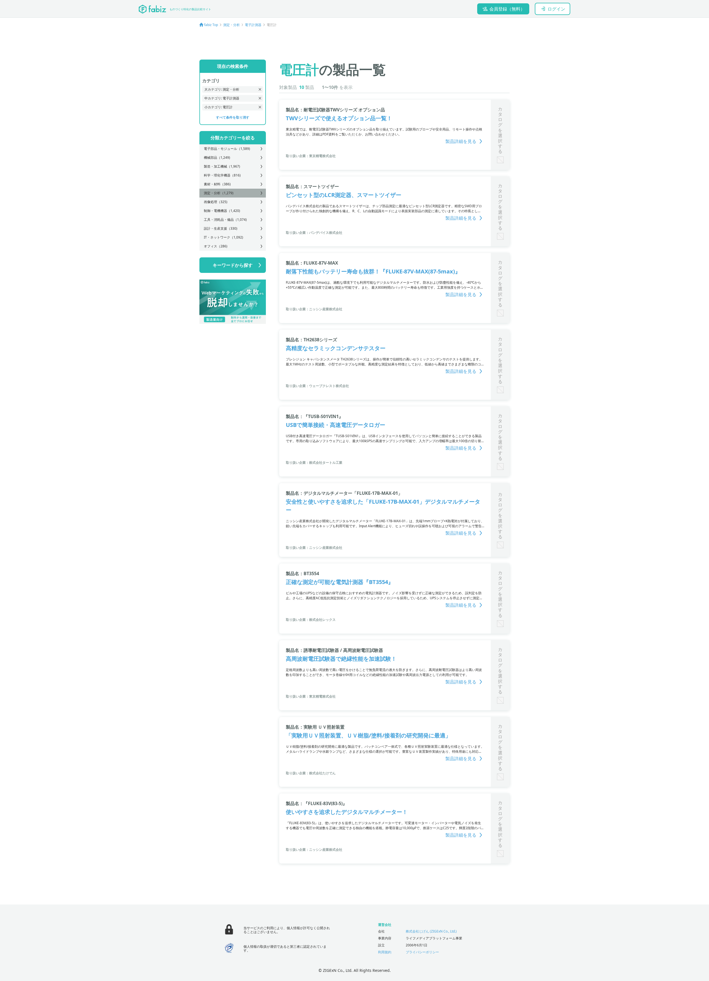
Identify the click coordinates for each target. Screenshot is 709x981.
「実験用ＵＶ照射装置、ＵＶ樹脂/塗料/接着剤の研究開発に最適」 (368, 735)
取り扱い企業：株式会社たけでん (311, 773)
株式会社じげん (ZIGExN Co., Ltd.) (431, 931)
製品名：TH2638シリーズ (311, 340)
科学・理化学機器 (222, 175)
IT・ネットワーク (223, 237)
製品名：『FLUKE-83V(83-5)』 (316, 803)
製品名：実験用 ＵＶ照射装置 (315, 727)
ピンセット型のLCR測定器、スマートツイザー (343, 195)
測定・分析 (231, 24)
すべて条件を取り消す (232, 117)
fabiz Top (211, 24)
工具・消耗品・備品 (225, 219)
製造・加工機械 (222, 166)
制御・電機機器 (222, 210)
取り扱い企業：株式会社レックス (311, 619)
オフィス (215, 246)
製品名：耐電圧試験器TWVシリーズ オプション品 (335, 110)
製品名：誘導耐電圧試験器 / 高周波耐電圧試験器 (334, 650)
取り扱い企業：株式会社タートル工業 (314, 462)
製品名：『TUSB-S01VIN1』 (314, 416)
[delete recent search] (260, 89)
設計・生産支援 (220, 228)
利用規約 (384, 952)
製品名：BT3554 (302, 573)
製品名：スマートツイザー (312, 186)
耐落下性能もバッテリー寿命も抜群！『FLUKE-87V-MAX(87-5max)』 (373, 271)
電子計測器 (253, 24)
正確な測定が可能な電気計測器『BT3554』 (340, 582)
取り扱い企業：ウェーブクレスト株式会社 (317, 385)
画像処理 (215, 201)
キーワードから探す (233, 265)
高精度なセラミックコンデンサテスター (336, 348)
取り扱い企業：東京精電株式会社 (311, 155)
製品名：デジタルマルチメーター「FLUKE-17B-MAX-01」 (344, 493)
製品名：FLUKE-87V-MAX (312, 263)
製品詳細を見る (460, 141)
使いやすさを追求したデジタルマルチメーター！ (347, 812)
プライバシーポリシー (422, 952)
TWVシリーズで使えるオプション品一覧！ (339, 118)
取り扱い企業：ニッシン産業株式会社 (314, 309)
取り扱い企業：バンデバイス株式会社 (314, 232)
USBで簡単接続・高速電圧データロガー (335, 425)
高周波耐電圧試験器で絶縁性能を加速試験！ (341, 658)
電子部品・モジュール (227, 148)
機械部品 (217, 157)
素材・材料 (217, 184)
